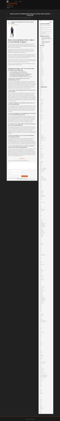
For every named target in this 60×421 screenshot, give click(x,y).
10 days (41, 88)
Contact (20, 1)
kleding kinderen (42, 231)
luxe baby (41, 262)
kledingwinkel (41, 235)
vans (40, 380)
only (40, 323)
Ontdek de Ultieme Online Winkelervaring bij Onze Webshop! (46, 38)
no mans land (41, 313)
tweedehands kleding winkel (43, 374)
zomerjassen (41, 407)
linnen (40, 257)
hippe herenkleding (42, 196)
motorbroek (41, 289)
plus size (41, 331)
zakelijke (41, 399)
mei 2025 (41, 64)
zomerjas (41, 406)
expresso (41, 151)
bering (40, 107)
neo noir (41, 305)
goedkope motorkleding (43, 169)
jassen (41, 204)
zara (40, 401)
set (40, 346)
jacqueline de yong (42, 202)
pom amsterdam (42, 332)
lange (40, 249)
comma (41, 129)
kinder (40, 218)
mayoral (41, 272)
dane (40, 141)
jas (40, 203)
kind (40, 217)
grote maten (41, 176)
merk (40, 277)
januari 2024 (41, 83)
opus (40, 324)
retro (40, 337)
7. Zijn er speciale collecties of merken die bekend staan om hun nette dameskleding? (21, 76)
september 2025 (42, 59)
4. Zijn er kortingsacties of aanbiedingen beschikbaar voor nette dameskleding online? (21, 74)
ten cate (41, 365)
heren (40, 189)
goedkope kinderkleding (43, 168)
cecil (40, 122)
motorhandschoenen (42, 290)
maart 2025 (41, 66)
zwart (40, 411)
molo (40, 283)
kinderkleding (41, 222)
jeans (40, 205)
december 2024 (42, 70)
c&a (40, 121)
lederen (41, 251)
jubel (40, 211)
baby (40, 101)
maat (40, 263)
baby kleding (41, 102)
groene (41, 174)
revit (40, 338)
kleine (40, 237)
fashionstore (41, 156)
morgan (41, 284)
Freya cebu (42, 41)
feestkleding (41, 157)
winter (40, 391)
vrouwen (41, 386)
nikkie (40, 311)
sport (40, 357)
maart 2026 (41, 52)
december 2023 (42, 84)
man (40, 266)
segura (41, 345)
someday (41, 351)
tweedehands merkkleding (43, 377)
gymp (40, 182)
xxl (40, 394)
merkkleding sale (42, 279)
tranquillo (41, 371)
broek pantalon (42, 117)
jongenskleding (42, 210)
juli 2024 (41, 76)
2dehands (41, 90)
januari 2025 (41, 69)
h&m (40, 184)
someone (41, 352)
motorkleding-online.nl (12, 4)
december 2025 (42, 56)
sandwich (41, 343)
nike (40, 310)
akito (40, 95)
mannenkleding (42, 270)
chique (41, 124)
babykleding (41, 103)
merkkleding (41, 278)
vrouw (40, 385)
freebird (41, 163)
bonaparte (41, 115)
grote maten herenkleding (43, 178)
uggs (40, 378)
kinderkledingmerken (42, 225)
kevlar (40, 216)
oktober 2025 (41, 58)
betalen (41, 109)
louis (40, 259)
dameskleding (41, 136)
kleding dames (41, 229)
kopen (40, 242)
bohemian (41, 114)
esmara (41, 149)
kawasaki (41, 215)
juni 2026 (41, 49)
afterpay (41, 94)
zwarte (41, 412)
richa (40, 340)
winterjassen (41, 393)
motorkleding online (42, 297)
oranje (40, 325)
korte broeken (41, 244)
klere (40, 238)
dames (10, 17)
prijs (40, 333)
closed (40, 127)
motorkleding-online (15, 24)
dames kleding (41, 135)
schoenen (41, 344)
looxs (40, 258)
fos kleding (41, 161)
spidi (40, 353)
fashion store (41, 155)
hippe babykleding (42, 195)
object (40, 318)
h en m (41, 183)
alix (40, 97)
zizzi (40, 404)
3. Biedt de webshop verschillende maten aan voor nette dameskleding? (19, 73)
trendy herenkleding (42, 372)
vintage (41, 384)
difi (40, 144)
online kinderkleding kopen (43, 320)
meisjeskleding (42, 276)
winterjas (41, 392)
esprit (40, 150)
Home (7, 17)
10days (41, 89)
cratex (40, 130)
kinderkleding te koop (42, 223)
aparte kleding (41, 100)
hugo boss (41, 198)
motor (40, 285)
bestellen (41, 108)
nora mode (41, 316)
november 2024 (42, 71)
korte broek (41, 243)
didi (40, 143)
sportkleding (41, 358)
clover (40, 128)
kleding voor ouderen (42, 232)
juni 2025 (41, 63)
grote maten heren (42, 177)
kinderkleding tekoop (42, 224)
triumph (41, 373)
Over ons (16, 1)
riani (40, 339)
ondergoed (41, 319)
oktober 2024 (41, 72)
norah (40, 317)
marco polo (41, 271)
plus (40, 330)
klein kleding (41, 236)
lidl (40, 256)
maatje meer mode (42, 264)
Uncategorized (41, 379)
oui (40, 326)
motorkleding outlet (42, 298)
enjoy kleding (41, 148)
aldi (40, 96)
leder (40, 250)
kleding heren (41, 230)
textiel (40, 367)
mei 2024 (41, 78)
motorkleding (41, 296)
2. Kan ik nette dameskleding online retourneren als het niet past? (18, 72)
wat (40, 387)
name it (41, 304)
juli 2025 (41, 62)
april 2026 (41, 51)
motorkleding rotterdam (43, 299)
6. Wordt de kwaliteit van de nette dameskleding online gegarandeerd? (19, 75)
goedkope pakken (42, 170)
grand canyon (41, 171)
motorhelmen (41, 292)
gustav (41, 181)
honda (40, 197)
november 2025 (42, 57)
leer (40, 252)
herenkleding (41, 191)
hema (40, 188)
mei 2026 (41, 50)
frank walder (41, 162)
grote (40, 175)
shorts (40, 350)
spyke (40, 359)
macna (41, 265)
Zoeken (41, 20)
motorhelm (41, 291)
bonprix (41, 116)
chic (40, 123)
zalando (41, 400)
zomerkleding (41, 408)
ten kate (41, 366)
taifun (40, 364)
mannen (41, 269)
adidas (41, 93)
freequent (41, 164)
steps (40, 360)
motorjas (41, 293)
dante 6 (41, 142)
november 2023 (42, 85)
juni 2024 (41, 77)
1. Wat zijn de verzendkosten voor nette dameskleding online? (18, 71)
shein (40, 347)
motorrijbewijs (41, 303)
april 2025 (41, 65)
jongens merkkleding (42, 209)
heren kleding (41, 190)
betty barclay (41, 110)
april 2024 (41, 79)
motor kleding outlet (42, 286)
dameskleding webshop (43, 137)
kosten (41, 245)
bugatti (41, 120)
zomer (40, 405)
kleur (40, 239)
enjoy (40, 147)
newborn (41, 306)
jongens (41, 208)
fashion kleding (42, 154)
